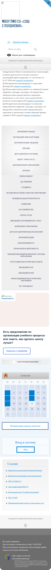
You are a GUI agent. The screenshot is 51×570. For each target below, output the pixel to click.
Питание (26, 148)
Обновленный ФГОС (26, 243)
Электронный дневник (27, 362)
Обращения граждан (26, 132)
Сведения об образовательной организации (25, 61)
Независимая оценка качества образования (26, 193)
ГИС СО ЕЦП (13, 498)
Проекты (26, 171)
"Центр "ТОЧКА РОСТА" (26, 159)
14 (32, 398)
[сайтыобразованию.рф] (47, 4)
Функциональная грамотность (26, 198)
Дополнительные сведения (26, 143)
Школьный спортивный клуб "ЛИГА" (26, 221)
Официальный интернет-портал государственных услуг (26, 503)
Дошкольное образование (26, 226)
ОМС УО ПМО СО (14, 481)
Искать (35, 49)
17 (7, 404)
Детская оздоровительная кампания (26, 232)
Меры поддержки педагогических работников (26, 280)
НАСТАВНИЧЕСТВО (26, 210)
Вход (25, 450)
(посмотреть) (28, 81)
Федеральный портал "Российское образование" (23, 492)
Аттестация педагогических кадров (26, 262)
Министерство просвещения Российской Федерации (25, 470)
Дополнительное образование (26, 165)
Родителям (26, 204)
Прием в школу (26, 176)
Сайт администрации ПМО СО (18, 487)
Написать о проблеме (16, 351)
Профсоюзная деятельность (26, 249)
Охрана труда (26, 215)
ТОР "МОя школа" (26, 286)
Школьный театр (26, 267)
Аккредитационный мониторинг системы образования (26, 255)
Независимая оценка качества (25, 426)
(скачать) (19, 81)
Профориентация (26, 237)
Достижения (26, 182)
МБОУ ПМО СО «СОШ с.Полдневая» (15, 24)
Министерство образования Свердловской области (24, 476)
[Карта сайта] (9, 42)
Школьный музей (26, 273)
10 (7, 398)
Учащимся (26, 187)
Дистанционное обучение (26, 154)
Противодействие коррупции (26, 137)
